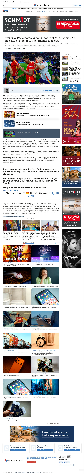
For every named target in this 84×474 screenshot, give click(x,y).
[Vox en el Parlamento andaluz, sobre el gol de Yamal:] (42, 5)
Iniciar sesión (77, 5)
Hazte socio (32, 462)
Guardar (54, 90)
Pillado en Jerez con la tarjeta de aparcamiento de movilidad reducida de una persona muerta (74, 69)
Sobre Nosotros (18, 472)
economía (28, 11)
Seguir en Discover (25, 1)
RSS (40, 472)
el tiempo (77, 11)
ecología (48, 11)
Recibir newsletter (72, 449)
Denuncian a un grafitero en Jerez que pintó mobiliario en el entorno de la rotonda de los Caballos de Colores (74, 64)
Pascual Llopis (60, 8)
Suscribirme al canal (45, 449)
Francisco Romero (26, 239)
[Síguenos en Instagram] (62, 462)
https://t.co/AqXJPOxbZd (10, 190)
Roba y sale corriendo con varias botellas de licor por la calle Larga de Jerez (74, 73)
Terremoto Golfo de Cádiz (31, 8)
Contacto (24, 472)
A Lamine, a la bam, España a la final (15, 48)
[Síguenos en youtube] (67, 462)
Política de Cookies (35, 472)
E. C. (11, 90)
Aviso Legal (29, 472)
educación (53, 11)
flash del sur (71, 11)
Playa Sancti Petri (52, 8)
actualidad (4, 14)
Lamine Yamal (42, 97)
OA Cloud (50, 472)
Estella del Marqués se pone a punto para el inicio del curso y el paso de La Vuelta (74, 57)
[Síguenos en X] (60, 462)
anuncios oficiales (63, 11)
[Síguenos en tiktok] (65, 462)
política (43, 11)
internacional (38, 11)
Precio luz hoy (21, 8)
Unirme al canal (18, 449)
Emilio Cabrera (6, 239)
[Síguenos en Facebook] (69, 462)
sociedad (33, 11)
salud (58, 11)
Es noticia (14, 8)
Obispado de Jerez (42, 8)
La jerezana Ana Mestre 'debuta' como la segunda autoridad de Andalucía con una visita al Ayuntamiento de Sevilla (11, 235)
